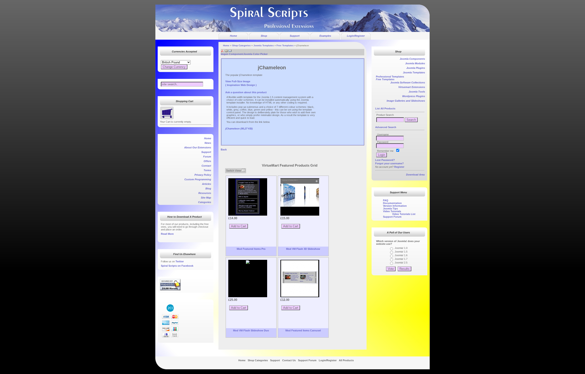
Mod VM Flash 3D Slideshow (303, 249)
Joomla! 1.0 (401, 248)
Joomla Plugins (415, 68)
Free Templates (285, 45)
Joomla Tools (417, 91)
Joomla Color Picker (255, 54)
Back (224, 149)
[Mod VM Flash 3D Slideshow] (299, 193)
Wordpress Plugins (413, 96)
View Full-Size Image (237, 81)
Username (383, 134)
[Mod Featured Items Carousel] (299, 278)
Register (399, 166)
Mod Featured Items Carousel (303, 330)
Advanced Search (385, 127)
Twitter (180, 261)
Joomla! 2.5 (401, 262)
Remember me (385, 151)
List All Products (385, 108)
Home (226, 45)
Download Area (415, 174)
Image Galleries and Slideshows (406, 100)
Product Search (385, 114)
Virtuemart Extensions (411, 87)
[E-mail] (230, 50)
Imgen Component (232, 54)
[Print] (226, 50)
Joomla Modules (415, 63)
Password (382, 142)
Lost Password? (385, 160)
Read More (167, 233)
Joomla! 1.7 (401, 259)
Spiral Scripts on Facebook (177, 265)
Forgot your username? (389, 163)
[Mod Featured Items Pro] (247, 197)
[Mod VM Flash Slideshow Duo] (247, 262)
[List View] (243, 170)
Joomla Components (412, 58)
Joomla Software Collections (407, 82)
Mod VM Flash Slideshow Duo (251, 330)
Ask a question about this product (246, 92)
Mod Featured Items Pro (251, 249)
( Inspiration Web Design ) (241, 85)
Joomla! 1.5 (401, 251)
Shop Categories (241, 45)
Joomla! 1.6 (401, 255)
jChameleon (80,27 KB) (239, 128)
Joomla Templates (263, 45)
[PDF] (222, 50)
